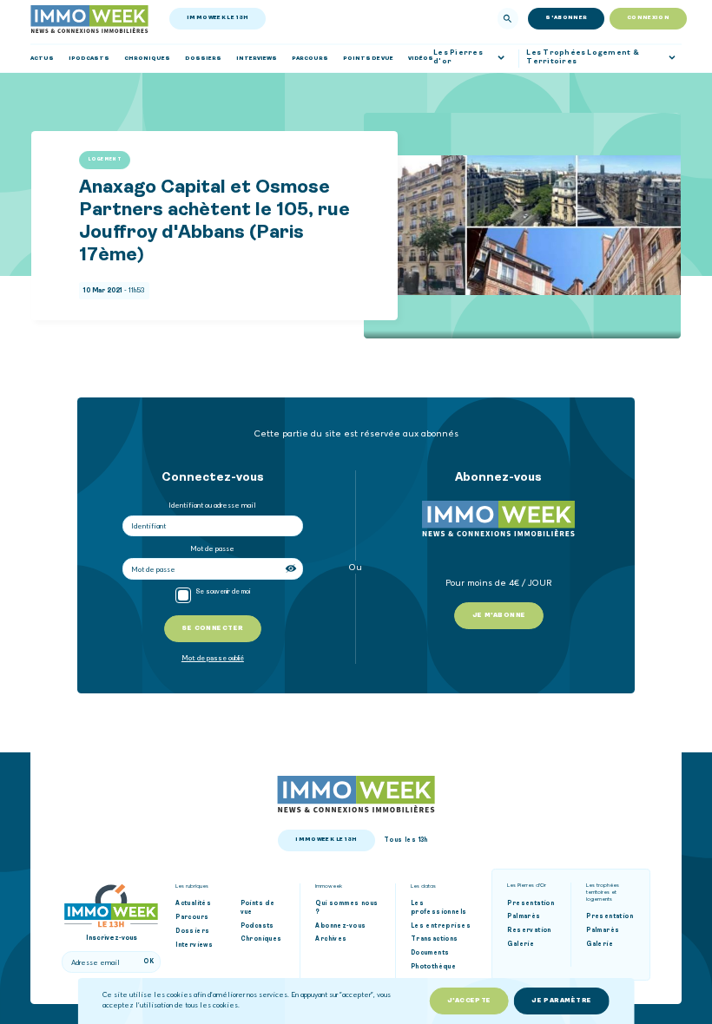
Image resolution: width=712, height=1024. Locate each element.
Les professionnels (439, 908)
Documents (430, 953)
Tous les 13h (406, 840)
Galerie (520, 945)
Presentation (530, 904)
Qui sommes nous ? (346, 908)
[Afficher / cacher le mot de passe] (292, 569)
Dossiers (192, 932)
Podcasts (257, 926)
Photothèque (434, 967)
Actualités (193, 904)
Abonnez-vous (340, 926)
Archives (330, 939)
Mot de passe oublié (212, 658)
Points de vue (258, 908)
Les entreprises (441, 926)
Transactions (434, 939)
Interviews (194, 945)
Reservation (529, 931)
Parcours (191, 918)
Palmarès (523, 917)
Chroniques (261, 939)
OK (148, 962)
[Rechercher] (508, 19)
